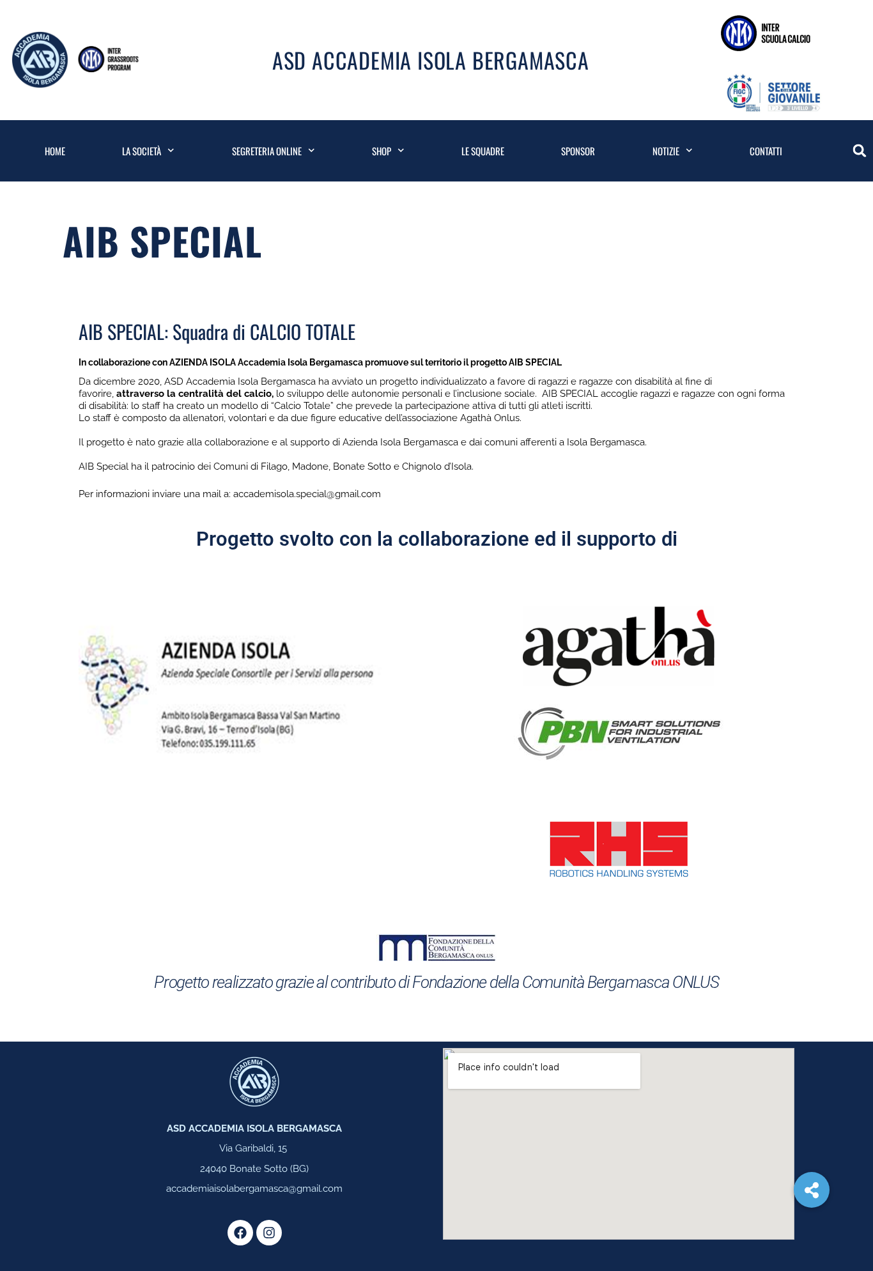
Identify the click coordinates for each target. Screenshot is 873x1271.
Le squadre (482, 151)
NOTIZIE (666, 151)
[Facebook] (240, 1232)
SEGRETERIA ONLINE (267, 151)
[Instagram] (269, 1232)
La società (141, 151)
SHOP (381, 151)
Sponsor (578, 151)
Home (55, 151)
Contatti (766, 151)
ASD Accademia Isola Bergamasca (430, 59)
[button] (859, 151)
